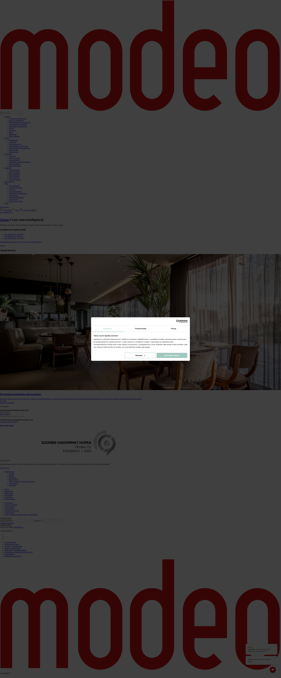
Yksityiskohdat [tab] (140, 328)
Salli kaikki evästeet (171, 355)
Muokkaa (138, 355)
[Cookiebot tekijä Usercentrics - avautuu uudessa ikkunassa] (177, 321)
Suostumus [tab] (107, 328)
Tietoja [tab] (173, 328)
